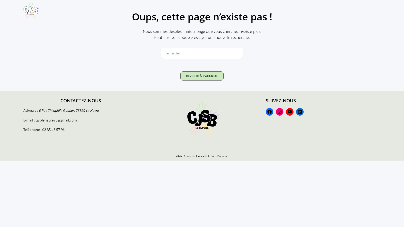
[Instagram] (279, 112)
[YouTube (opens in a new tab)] (382, 10)
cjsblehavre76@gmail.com (56, 120)
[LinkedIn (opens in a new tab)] (375, 10)
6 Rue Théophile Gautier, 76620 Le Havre (69, 110)
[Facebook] (269, 112)
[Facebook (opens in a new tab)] (362, 10)
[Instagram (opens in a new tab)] (368, 10)
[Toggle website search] (351, 10)
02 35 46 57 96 (53, 129)
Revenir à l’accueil (202, 76)
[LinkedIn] (300, 112)
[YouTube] (290, 112)
